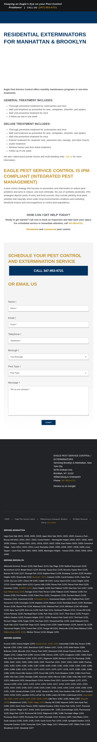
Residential (32, 229)
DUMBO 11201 (25, 588)
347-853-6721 (75, 223)
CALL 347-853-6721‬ (48, 271)
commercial (50, 229)
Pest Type (14, 366)
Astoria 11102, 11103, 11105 (47, 644)
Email (12, 317)
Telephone (14, 334)
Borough (13, 350)
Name (12, 301)
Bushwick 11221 (39, 577)
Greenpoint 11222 (41, 599)
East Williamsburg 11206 (14, 592)
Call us (68, 156)
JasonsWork (51, 523)
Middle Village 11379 (36, 702)
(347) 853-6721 (48, 7)
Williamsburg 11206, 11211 (15, 632)
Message (14, 382)
